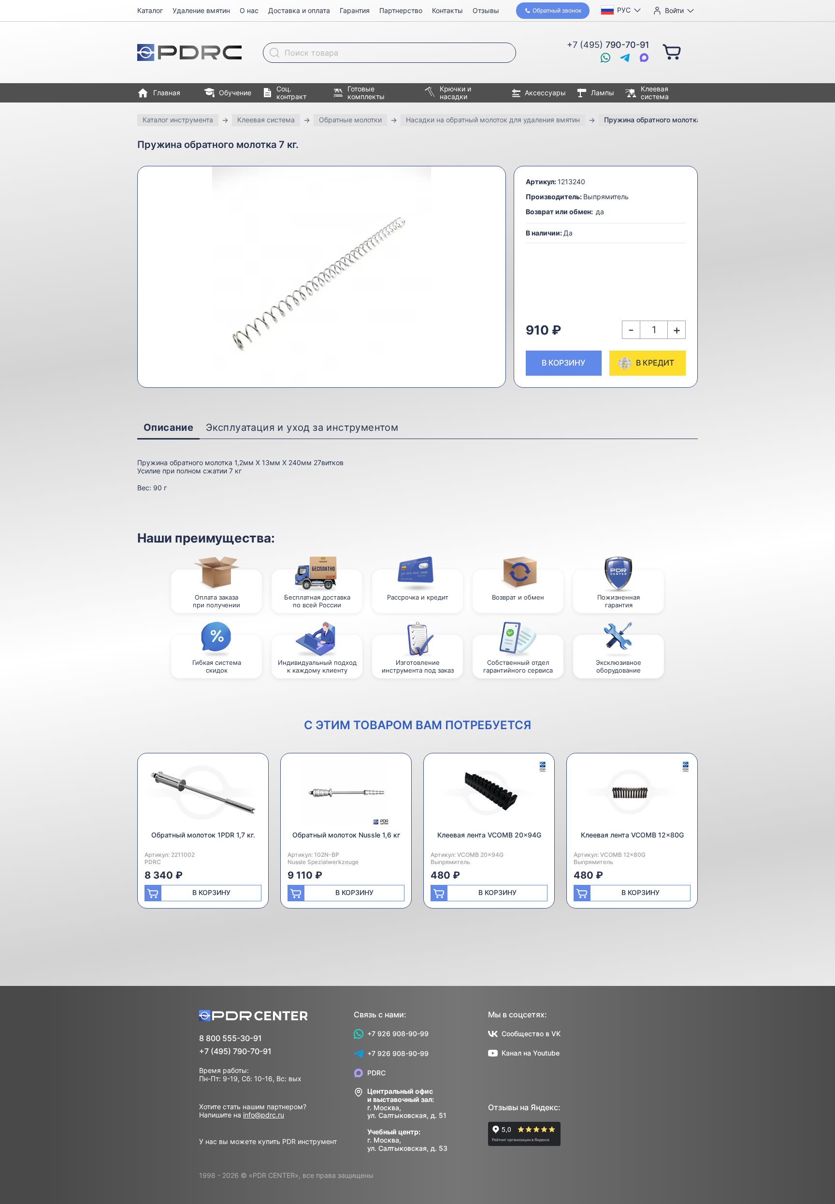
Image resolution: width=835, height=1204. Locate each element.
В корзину (563, 362)
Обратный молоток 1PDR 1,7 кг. (203, 835)
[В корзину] (671, 51)
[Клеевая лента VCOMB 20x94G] (489, 795)
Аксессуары (545, 92)
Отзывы (486, 10)
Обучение (235, 92)
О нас (249, 10)
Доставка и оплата (299, 10)
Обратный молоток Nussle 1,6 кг (346, 835)
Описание (168, 427)
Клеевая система (655, 93)
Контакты (447, 10)
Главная (166, 92)
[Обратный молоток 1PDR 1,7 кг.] (202, 795)
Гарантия (355, 10)
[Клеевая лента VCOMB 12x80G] (632, 795)
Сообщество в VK (531, 1033)
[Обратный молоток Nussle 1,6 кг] (346, 795)
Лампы (602, 92)
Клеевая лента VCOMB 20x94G (489, 835)
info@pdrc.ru (263, 1115)
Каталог (150, 10)
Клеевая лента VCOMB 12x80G (632, 835)
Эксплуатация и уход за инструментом (302, 427)
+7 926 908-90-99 (398, 1033)
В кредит (655, 362)
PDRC (376, 1073)
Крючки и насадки (455, 93)
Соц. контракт (291, 93)
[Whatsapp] (605, 57)
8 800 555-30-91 (230, 1038)
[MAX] (644, 57)
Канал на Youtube (531, 1053)
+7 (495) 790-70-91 (235, 1051)
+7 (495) (608, 45)
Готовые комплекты (366, 93)
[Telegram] (625, 57)
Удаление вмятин (201, 10)
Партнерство (400, 10)
